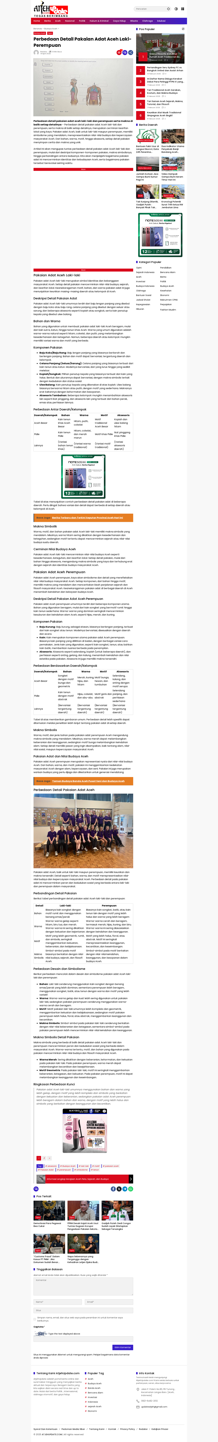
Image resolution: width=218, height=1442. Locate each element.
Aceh (166, 140)
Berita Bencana (144, 168)
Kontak (112, 1429)
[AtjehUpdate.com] (51, 8)
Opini (50, 33)
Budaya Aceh (39, 33)
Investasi (140, 281)
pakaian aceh (112, 1166)
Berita (163, 276)
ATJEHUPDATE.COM (52, 1434)
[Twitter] (119, 1188)
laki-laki (85, 1166)
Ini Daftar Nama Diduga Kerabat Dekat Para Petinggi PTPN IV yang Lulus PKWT (165, 80)
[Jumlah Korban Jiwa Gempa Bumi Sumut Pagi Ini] (147, 164)
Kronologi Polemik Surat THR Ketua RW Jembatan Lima (172, 204)
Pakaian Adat (47, 1169)
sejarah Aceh (94, 1406)
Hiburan (140, 309)
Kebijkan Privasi (160, 1429)
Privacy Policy (127, 1429)
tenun (96, 1169)
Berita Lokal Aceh (145, 140)
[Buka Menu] (182, 9)
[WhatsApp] (130, 1188)
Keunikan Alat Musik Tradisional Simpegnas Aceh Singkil (164, 114)
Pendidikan (165, 267)
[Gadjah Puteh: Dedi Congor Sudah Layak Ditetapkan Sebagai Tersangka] (117, 1210)
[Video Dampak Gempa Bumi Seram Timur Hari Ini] (172, 164)
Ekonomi (164, 295)
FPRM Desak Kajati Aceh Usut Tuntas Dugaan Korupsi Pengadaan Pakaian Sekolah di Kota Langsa (82, 1226)
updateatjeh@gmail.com (154, 1406)
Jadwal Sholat (143, 299)
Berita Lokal (168, 196)
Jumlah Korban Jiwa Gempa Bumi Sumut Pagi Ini (147, 177)
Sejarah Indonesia (145, 272)
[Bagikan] (130, 52)
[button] (168, 8)
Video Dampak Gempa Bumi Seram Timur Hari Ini (172, 177)
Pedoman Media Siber (73, 1429)
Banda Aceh (94, 1388)
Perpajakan (166, 304)
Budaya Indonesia (145, 286)
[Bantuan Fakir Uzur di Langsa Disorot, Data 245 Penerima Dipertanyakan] (147, 136)
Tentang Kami (96, 1429)
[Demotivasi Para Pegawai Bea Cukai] (49, 1210)
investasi (92, 1397)
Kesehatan (165, 290)
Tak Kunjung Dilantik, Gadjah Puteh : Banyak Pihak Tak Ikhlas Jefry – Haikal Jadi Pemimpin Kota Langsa (147, 204)
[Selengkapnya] (183, 29)
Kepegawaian (143, 304)
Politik (163, 281)
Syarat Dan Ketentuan (45, 1429)
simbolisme (82, 1169)
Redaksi (43, 52)
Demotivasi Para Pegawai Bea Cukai (47, 1225)
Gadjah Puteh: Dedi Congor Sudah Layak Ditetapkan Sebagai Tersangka (116, 1226)
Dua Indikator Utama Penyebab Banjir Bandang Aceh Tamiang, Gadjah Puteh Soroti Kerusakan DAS (172, 149)
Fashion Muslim (168, 309)
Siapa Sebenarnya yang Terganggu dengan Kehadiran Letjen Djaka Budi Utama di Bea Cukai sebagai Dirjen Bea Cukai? (82, 1259)
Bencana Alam (167, 272)
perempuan (65, 1169)
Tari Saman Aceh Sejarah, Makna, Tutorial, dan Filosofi (165, 103)
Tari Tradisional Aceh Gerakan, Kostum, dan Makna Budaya (164, 91)
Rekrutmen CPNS (169, 299)
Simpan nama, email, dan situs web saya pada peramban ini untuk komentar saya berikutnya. (80, 1319)
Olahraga (141, 290)
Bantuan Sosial (143, 295)
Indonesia (93, 1401)
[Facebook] (113, 1188)
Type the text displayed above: (64, 1333)
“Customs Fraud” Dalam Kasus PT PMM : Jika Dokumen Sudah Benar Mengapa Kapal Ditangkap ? (49, 1259)
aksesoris (52, 1166)
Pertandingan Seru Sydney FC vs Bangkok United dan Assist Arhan (165, 69)
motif (96, 1166)
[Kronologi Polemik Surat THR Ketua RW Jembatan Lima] (172, 191)
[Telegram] (124, 1188)
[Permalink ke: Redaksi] (37, 52)
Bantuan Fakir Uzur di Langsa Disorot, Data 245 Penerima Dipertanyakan (147, 149)
